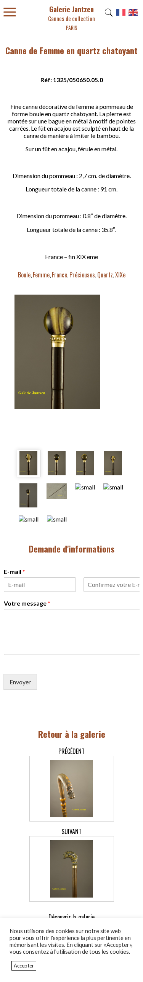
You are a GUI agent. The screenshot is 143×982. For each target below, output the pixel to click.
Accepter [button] (24, 966)
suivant (71, 831)
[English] (133, 15)
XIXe (120, 274)
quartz (105, 274)
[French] (121, 15)
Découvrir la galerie (71, 917)
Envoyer (20, 681)
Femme (41, 274)
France (59, 274)
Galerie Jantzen (71, 17)
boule (24, 274)
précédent (71, 751)
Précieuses (82, 274)
